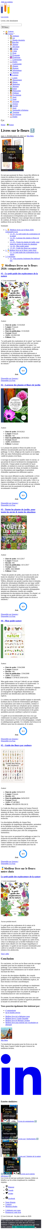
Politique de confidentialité (25, 1227)
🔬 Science (14, 104)
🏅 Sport (13, 97)
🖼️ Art (12, 38)
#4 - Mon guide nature (19, 246)
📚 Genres (9, 34)
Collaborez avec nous (13, 1210)
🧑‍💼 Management (16, 80)
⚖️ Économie (15, 55)
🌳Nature (13, 89)
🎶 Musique (14, 86)
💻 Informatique (16, 70)
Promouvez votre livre (13, 1212)
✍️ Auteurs (9, 31)
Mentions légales (11, 1206)
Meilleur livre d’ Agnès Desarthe (16, 1018)
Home (3, 125)
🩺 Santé (13, 99)
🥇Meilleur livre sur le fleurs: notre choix (20, 250)
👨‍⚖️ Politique (14, 93)
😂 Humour (14, 68)
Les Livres (4, 17)
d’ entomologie (10, 1010)
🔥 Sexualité (14, 102)
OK (14, 1227)
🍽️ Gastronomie (16, 60)
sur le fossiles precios (12, 1013)
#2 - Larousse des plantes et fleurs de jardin (20, 385)
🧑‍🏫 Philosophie (15, 91)
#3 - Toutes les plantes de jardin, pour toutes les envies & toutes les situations (24, 243)
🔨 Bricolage (14, 47)
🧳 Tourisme (14, 112)
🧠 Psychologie (15, 95)
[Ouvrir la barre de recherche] (2, 121)
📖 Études (13, 62)
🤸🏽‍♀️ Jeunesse (14, 73)
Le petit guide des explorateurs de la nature (20, 876)
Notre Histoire (10, 1202)
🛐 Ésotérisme (15, 57)
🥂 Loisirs (13, 78)
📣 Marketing (15, 84)
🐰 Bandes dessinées (17, 40)
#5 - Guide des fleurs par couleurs (23, 248)
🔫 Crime (13, 51)
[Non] (35, 1227)
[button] (2, 1218)
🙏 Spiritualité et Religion (19, 110)
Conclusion (10, 256)
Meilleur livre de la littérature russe (17, 1016)
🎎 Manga (13, 82)
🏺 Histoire (14, 44)
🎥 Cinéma (14, 49)
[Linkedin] (21, 1097)
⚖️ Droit (13, 53)
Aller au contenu (7, 2)
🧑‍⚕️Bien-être (14, 42)
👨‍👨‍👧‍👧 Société (14, 106)
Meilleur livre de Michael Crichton (17, 1020)
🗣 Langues (14, 75)
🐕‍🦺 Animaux (14, 36)
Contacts (8, 1204)
